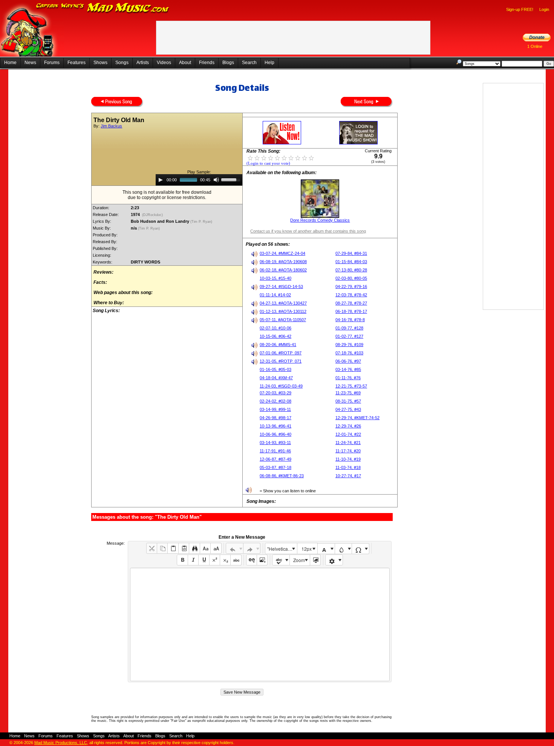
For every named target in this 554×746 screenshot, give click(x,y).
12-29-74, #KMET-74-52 (357, 417)
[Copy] (162, 548)
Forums (52, 62)
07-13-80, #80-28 (351, 270)
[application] (199, 179)
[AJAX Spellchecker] (280, 560)
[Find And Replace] (194, 548)
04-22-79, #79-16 (351, 286)
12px (306, 548)
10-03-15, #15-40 (275, 278)
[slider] (231, 179)
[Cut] (152, 548)
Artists (142, 62)
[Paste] (173, 548)
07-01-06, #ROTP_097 (280, 353)
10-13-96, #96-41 (275, 426)
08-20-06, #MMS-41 (278, 344)
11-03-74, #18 (348, 467)
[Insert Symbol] (360, 549)
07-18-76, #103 (349, 353)
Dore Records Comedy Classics (320, 220)
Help (269, 62)
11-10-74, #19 (348, 459)
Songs (122, 62)
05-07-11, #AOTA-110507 (283, 319)
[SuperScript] (215, 560)
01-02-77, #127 (349, 336)
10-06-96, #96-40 (275, 434)
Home (10, 62)
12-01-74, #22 (348, 434)
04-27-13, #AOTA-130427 (283, 303)
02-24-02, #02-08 (275, 401)
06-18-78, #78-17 (351, 311)
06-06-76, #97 (348, 361)
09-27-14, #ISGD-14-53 (281, 286)
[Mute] (216, 180)
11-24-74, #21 (348, 442)
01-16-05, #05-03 (275, 369)
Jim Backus (111, 126)
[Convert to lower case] (205, 548)
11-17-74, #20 (348, 451)
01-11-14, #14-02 (275, 295)
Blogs (228, 62)
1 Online (534, 46)
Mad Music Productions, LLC (60, 742)
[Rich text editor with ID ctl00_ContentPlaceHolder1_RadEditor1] (259, 624)
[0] (250, 157)
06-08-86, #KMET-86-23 (282, 475)
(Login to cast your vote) (268, 163)
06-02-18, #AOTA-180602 (283, 270)
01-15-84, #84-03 (351, 261)
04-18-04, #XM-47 (276, 377)
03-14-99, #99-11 (275, 409)
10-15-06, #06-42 (275, 336)
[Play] (161, 180)
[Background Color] (343, 549)
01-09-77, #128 (349, 328)
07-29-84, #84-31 (351, 253)
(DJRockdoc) (152, 215)
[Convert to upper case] (216, 548)
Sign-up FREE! (519, 9)
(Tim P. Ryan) (201, 222)
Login (544, 9)
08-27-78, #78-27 (351, 303)
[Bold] (182, 560)
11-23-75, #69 (348, 393)
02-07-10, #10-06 (275, 328)
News (30, 62)
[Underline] (204, 560)
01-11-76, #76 (348, 377)
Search (249, 62)
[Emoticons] (334, 560)
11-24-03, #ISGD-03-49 (281, 386)
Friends (206, 62)
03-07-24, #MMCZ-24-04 (282, 253)
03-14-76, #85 (348, 369)
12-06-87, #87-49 (275, 459)
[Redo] (251, 548)
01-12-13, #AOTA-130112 (283, 311)
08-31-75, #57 (348, 401)
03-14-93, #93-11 (275, 442)
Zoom (299, 560)
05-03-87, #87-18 (275, 467)
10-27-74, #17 (348, 475)
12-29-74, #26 (348, 426)
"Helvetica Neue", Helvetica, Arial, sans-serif (282, 548)
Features (76, 62)
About (185, 62)
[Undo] (234, 548)
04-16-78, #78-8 (350, 319)
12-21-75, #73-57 (351, 386)
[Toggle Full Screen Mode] (315, 560)
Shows (100, 62)
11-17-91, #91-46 (275, 451)
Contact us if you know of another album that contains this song (308, 231)
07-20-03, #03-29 (275, 393)
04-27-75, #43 (348, 409)
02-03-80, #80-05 (351, 278)
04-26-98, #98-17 (275, 417)
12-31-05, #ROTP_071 (280, 361)
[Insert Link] (251, 560)
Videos (164, 62)
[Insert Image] (262, 560)
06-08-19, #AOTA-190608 (283, 261)
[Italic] (193, 560)
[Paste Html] (184, 548)
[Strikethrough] (236, 560)
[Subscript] (225, 560)
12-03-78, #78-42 (351, 295)
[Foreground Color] (326, 549)
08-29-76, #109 (349, 344)
